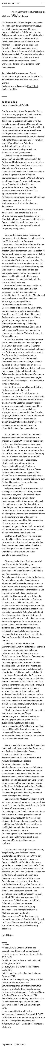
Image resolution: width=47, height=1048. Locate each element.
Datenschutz (20, 1044)
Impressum (7, 1044)
